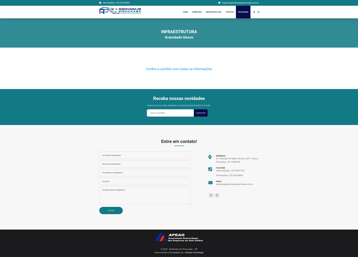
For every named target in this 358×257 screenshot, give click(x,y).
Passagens (243, 12)
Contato (230, 12)
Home (185, 12)
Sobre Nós (197, 12)
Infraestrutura (213, 12)
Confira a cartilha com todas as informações (179, 69)
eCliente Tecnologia (194, 252)
